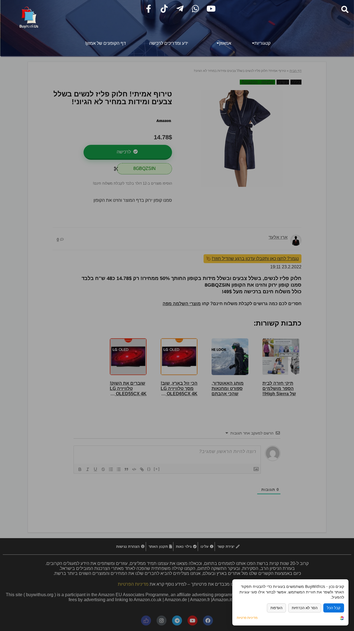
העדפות (276, 608)
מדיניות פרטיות (247, 618)
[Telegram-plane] (180, 8)
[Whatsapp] (195, 8)
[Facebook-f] (148, 8)
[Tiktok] (164, 8)
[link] (342, 618)
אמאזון (225, 43)
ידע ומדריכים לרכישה (168, 43)
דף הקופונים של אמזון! (105, 43)
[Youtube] (211, 8)
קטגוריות (262, 43)
